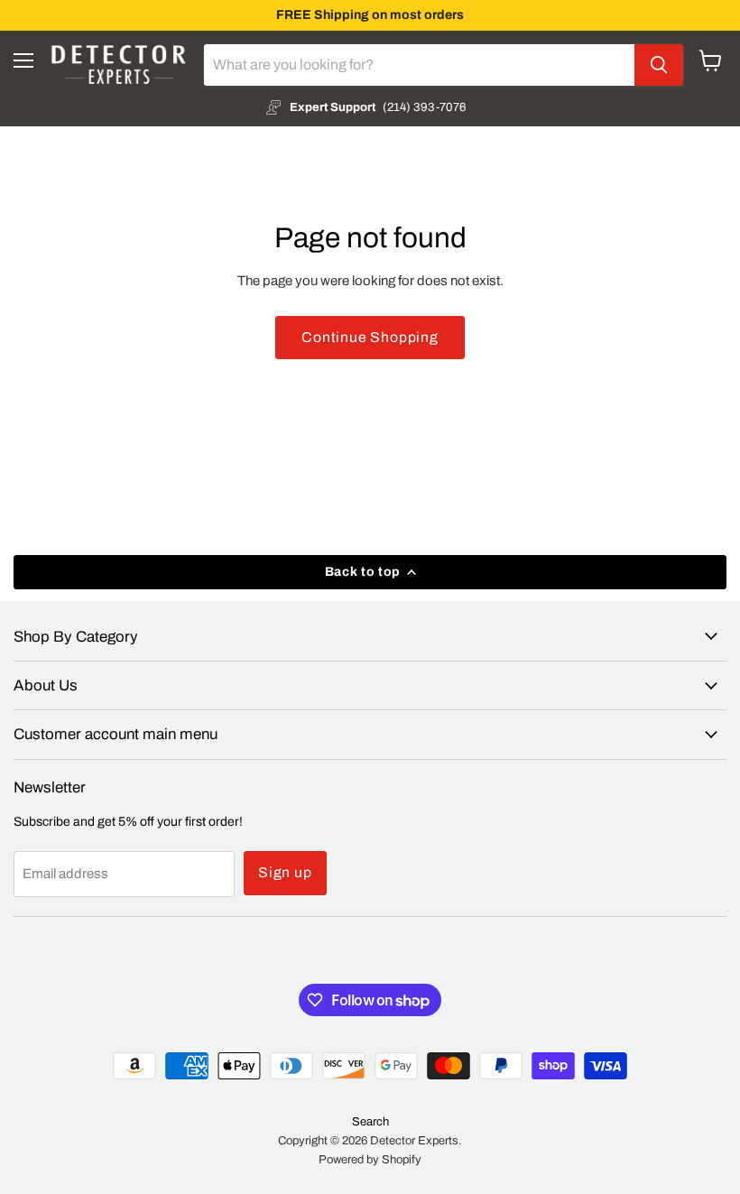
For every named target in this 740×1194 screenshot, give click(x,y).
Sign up (285, 872)
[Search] (658, 65)
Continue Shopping (370, 337)
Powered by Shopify (370, 1159)
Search (370, 1121)
